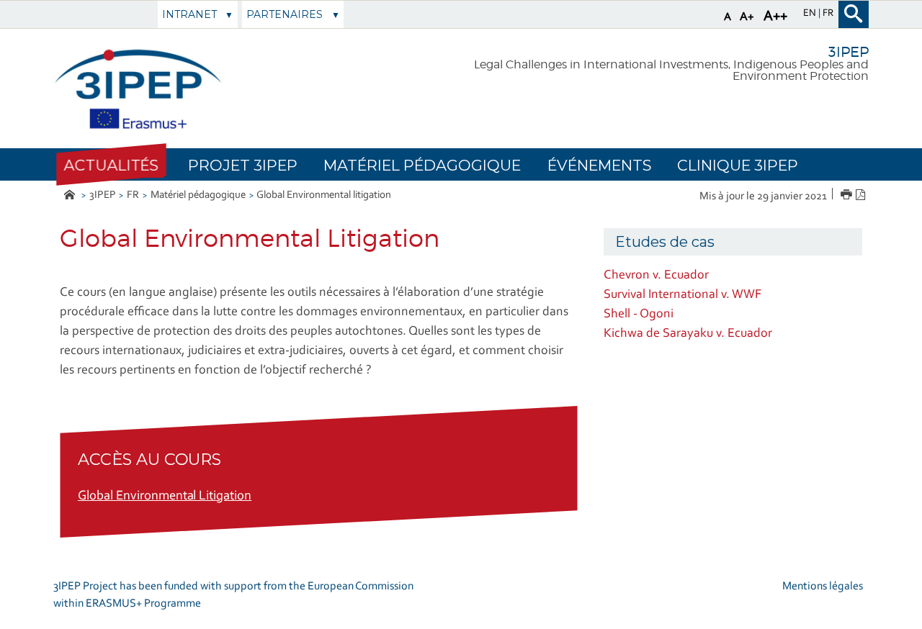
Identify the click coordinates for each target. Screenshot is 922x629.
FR (133, 195)
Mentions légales (822, 586)
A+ (747, 17)
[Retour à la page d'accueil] (138, 89)
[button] (111, 165)
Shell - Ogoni (638, 314)
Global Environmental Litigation (164, 497)
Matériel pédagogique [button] (422, 165)
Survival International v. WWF (682, 295)
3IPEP (102, 195)
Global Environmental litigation (323, 195)
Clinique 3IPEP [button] (737, 165)
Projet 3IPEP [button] (242, 165)
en (810, 14)
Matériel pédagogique (198, 195)
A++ (775, 16)
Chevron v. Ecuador (656, 275)
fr (828, 14)
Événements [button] (599, 165)
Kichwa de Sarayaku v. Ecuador (688, 333)
